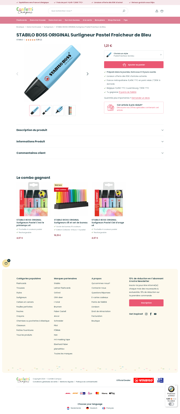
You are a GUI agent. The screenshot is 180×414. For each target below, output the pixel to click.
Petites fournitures (24, 330)
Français (110, 408)
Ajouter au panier (136, 64)
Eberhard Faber (61, 344)
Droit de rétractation (101, 311)
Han (56, 335)
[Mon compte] (156, 11)
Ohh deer (58, 297)
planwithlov (59, 349)
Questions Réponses (101, 292)
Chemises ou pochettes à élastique (32, 321)
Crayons (20, 316)
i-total (57, 302)
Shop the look (114, 20)
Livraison (95, 307)
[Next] (84, 74)
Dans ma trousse (37, 20)
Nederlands (75, 408)
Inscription (146, 302)
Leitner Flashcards (62, 288)
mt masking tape (62, 339)
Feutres (19, 311)
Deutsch (93, 408)
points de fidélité (127, 92)
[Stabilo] (144, 380)
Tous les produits (24, 335)
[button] (48, 238)
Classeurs (20, 325)
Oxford (57, 292)
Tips (125, 20)
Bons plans (100, 20)
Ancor (56, 316)
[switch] (171, 404)
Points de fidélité (99, 302)
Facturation (97, 316)
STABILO (19, 40)
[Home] (24, 10)
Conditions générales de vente (45, 382)
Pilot (56, 325)
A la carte (87, 20)
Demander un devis (141, 98)
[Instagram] (146, 314)
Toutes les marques (63, 353)
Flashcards (21, 20)
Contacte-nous (99, 288)
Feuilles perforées (24, 307)
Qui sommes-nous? (101, 283)
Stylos (19, 292)
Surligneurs (48, 27)
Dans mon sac (55, 20)
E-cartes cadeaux (100, 297)
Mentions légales (67, 382)
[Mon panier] (162, 11)
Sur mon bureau (72, 20)
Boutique (20, 27)
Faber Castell (60, 311)
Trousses (20, 288)
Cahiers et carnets (25, 302)
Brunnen (58, 307)
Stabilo (57, 283)
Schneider (58, 321)
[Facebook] (151, 314)
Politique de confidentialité (86, 382)
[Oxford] (160, 380)
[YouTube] (155, 314)
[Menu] (175, 386)
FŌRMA (57, 330)
